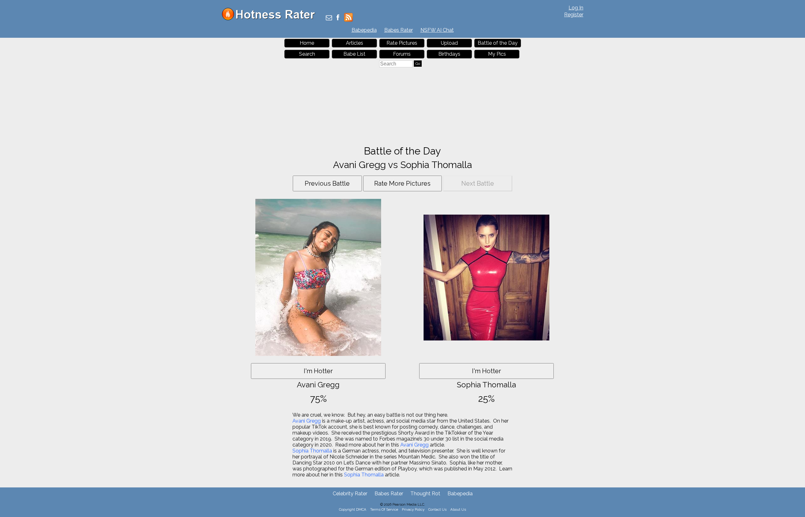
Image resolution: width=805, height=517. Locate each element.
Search (307, 54)
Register (573, 15)
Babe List (354, 54)
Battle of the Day (498, 43)
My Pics (497, 54)
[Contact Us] (329, 18)
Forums (402, 54)
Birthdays (449, 54)
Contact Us (437, 509)
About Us (458, 509)
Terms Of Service (384, 509)
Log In (576, 8)
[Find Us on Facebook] (338, 18)
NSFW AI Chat (437, 30)
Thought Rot (425, 494)
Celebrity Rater (350, 494)
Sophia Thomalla (312, 451)
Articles (354, 43)
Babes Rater (398, 30)
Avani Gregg (306, 421)
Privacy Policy (413, 509)
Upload (449, 43)
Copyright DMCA (352, 509)
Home (307, 43)
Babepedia (364, 30)
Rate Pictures (401, 43)
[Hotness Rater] (271, 19)
